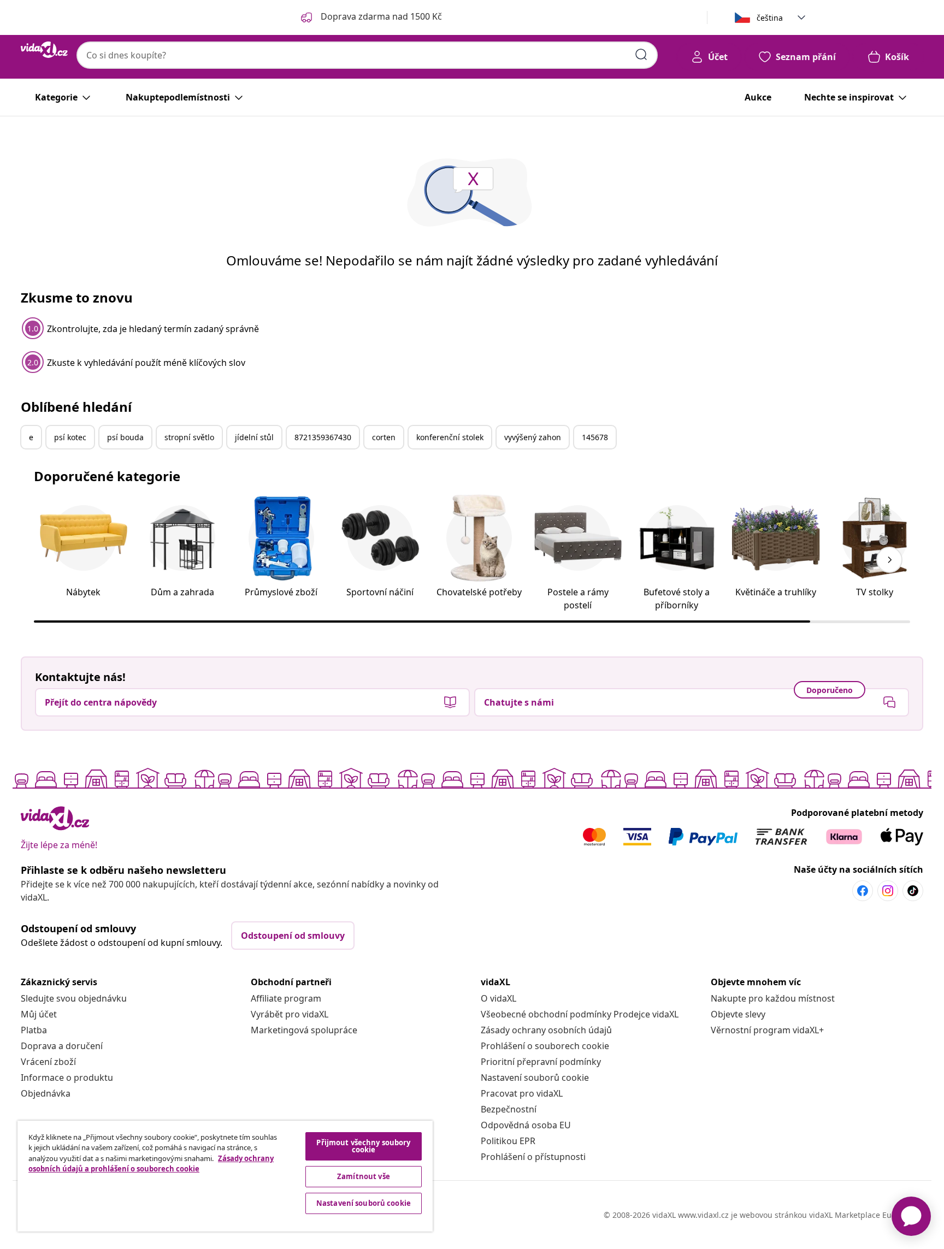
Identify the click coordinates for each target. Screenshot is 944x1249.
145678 (595, 437)
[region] (225, 1176)
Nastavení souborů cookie (535, 1078)
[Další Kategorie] (889, 560)
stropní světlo (189, 437)
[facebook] (862, 890)
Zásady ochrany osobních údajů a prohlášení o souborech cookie (151, 1163)
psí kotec (70, 437)
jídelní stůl (254, 437)
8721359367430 (322, 437)
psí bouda (125, 437)
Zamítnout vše (363, 1176)
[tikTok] (912, 890)
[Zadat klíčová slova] (641, 54)
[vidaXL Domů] (44, 50)
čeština (770, 18)
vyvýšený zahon (532, 437)
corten (384, 437)
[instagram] (887, 890)
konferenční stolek (449, 437)
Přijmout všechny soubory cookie (363, 1146)
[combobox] (367, 55)
